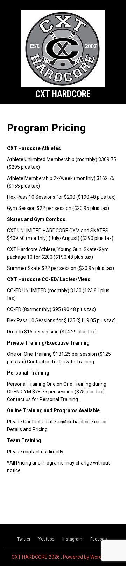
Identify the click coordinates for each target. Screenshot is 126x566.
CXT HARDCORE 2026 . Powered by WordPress (63, 557)
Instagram (72, 539)
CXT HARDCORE (63, 94)
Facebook (99, 539)
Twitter (23, 539)
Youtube (46, 539)
